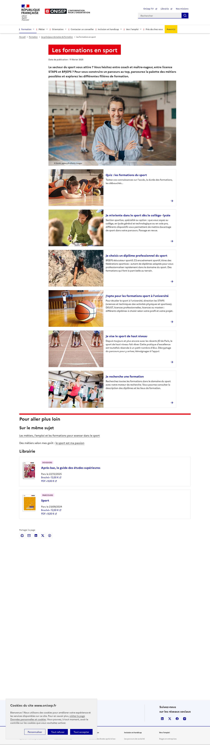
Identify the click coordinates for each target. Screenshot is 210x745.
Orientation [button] (58, 29)
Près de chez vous (154, 29)
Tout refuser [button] (57, 731)
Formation (33, 37)
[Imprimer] (22, 535)
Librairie (165, 8)
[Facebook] (49, 535)
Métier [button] (42, 29)
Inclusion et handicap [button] (108, 29)
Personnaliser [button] (35, 731)
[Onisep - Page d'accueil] (56, 11)
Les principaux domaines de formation (57, 37)
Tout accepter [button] (81, 731)
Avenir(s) (171, 29)
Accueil (22, 37)
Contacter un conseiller (82, 29)
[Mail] (29, 535)
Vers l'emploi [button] (132, 29)
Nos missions (182, 8)
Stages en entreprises (168, 738)
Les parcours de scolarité (134, 738)
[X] (43, 535)
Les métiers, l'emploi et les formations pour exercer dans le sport (59, 435)
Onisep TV (148, 8)
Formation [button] (26, 29)
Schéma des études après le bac (102, 738)
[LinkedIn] (36, 535)
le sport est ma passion (70, 443)
